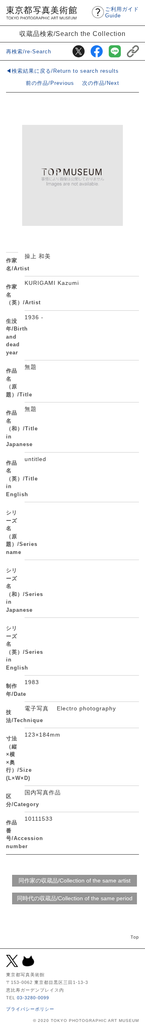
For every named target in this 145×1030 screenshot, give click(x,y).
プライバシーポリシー (30, 1009)
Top (134, 937)
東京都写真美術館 (41, 12)
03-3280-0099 (33, 997)
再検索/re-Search (28, 51)
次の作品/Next (100, 83)
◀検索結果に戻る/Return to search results (62, 71)
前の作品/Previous (50, 83)
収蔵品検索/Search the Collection (72, 33)
